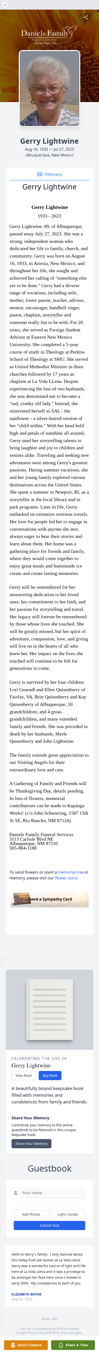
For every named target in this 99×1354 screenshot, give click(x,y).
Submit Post (49, 1225)
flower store (66, 878)
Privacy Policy (36, 1333)
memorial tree (71, 872)
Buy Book (50, 1075)
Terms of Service (62, 1333)
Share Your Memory (31, 1143)
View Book (24, 1075)
